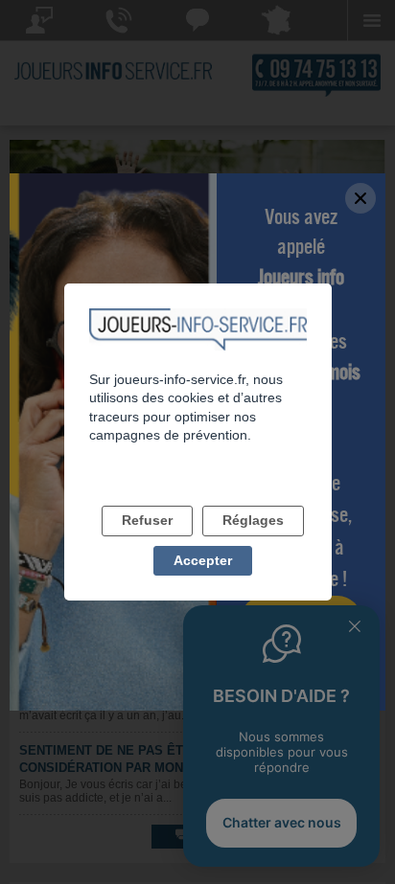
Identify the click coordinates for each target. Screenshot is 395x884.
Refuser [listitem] (147, 520)
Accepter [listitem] (203, 560)
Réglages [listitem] (253, 520)
